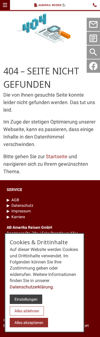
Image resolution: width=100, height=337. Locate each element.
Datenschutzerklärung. (32, 287)
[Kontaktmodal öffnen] (95, 4)
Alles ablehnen (26, 311)
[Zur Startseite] (50, 5)
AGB (15, 200)
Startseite (57, 156)
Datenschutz (22, 205)
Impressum (21, 211)
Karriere (18, 217)
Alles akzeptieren (28, 322)
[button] (5, 5)
